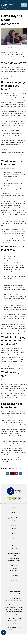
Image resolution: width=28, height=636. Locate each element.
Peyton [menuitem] (14, 573)
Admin (6, 625)
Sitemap (11, 625)
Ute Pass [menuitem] (14, 578)
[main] (14, 244)
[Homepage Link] (7, 4)
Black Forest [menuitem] (14, 570)
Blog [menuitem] (14, 538)
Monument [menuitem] (14, 568)
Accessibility (17, 625)
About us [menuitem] (14, 531)
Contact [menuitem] (14, 533)
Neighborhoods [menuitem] (14, 558)
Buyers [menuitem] (14, 546)
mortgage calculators (7, 104)
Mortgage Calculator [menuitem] (14, 553)
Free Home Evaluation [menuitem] (14, 560)
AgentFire (17, 629)
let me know (9, 117)
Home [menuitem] (14, 528)
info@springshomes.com (14, 514)
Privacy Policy (19, 623)
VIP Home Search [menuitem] (14, 548)
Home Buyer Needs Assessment (11, 468)
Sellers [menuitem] (14, 555)
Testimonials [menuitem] (14, 536)
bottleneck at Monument (19, 214)
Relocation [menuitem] (14, 551)
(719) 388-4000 (14, 509)
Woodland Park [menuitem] (14, 575)
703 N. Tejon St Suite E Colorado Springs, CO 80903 (14, 519)
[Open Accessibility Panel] (3, 632)
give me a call (5, 461)
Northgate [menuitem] (14, 580)
